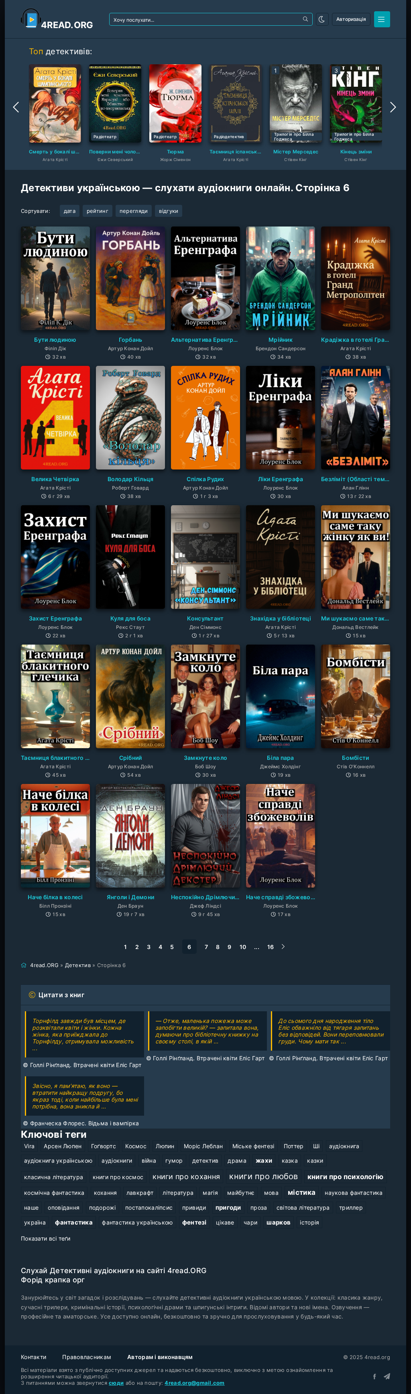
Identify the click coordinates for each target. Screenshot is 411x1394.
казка (290, 1160)
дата (69, 211)
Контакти (33, 1356)
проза (258, 1207)
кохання (105, 1192)
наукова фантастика (354, 1192)
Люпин (165, 1146)
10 (243, 946)
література (178, 1192)
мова (271, 1192)
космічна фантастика (54, 1192)
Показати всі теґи (46, 1238)
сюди (116, 1383)
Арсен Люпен (62, 1146)
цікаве (225, 1222)
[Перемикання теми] (322, 19)
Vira (29, 1146)
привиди (194, 1207)
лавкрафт (139, 1192)
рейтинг (97, 211)
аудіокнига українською (58, 1160)
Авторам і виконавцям (160, 1356)
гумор (174, 1160)
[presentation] (17, 107)
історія (309, 1222)
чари (250, 1222)
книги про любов (263, 1176)
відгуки (168, 211)
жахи (264, 1160)
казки (315, 1160)
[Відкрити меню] (382, 19)
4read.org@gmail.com (194, 1383)
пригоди (228, 1207)
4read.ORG (44, 965)
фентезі (194, 1222)
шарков (279, 1222)
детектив (205, 1160)
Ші (316, 1146)
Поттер (294, 1146)
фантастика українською (137, 1222)
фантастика (74, 1222)
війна (149, 1160)
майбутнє (240, 1192)
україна (35, 1222)
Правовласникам (86, 1356)
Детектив (78, 965)
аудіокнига (344, 1146)
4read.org (67, 25)
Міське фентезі (253, 1146)
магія (210, 1192)
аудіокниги (117, 1160)
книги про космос (118, 1177)
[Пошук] (306, 19)
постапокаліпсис (149, 1207)
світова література (303, 1207)
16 (270, 946)
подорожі (102, 1207)
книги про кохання (186, 1176)
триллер (351, 1207)
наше (31, 1207)
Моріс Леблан (203, 1146)
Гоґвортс (103, 1146)
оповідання (63, 1207)
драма (237, 1160)
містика (301, 1192)
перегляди (134, 211)
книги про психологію (345, 1177)
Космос (135, 1146)
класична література (53, 1177)
